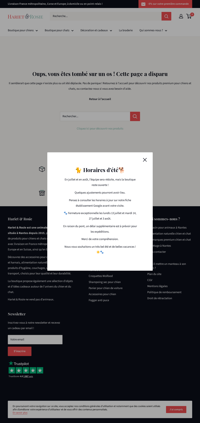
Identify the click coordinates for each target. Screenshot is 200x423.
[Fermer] (145, 159)
